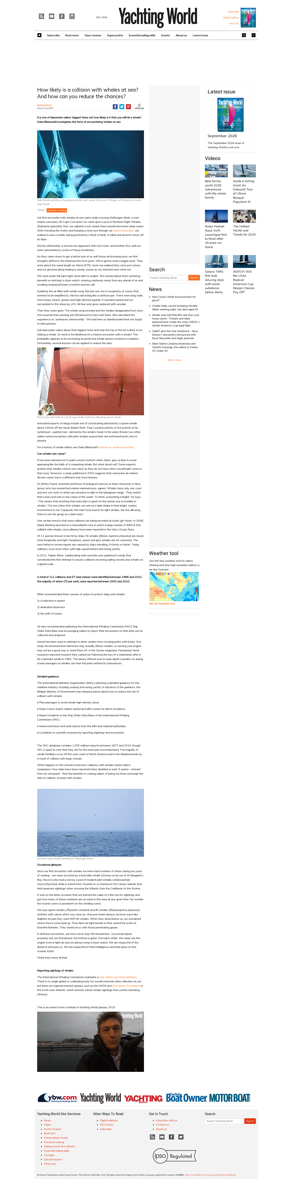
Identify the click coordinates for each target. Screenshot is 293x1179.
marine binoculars (123, 230)
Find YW (234, 23)
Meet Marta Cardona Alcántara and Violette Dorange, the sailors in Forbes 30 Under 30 (175, 347)
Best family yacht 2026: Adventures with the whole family (215, 189)
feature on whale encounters (116, 447)
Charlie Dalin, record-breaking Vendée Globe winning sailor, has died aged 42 (175, 307)
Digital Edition (231, 17)
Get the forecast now (162, 603)
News (155, 289)
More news (174, 360)
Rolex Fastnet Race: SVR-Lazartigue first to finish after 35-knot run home (216, 236)
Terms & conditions (194, 1175)
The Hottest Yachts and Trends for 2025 (244, 230)
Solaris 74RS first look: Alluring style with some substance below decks (214, 282)
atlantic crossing (57, 210)
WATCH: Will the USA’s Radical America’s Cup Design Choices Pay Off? (243, 282)
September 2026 (222, 135)
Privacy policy (211, 1175)
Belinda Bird (44, 105)
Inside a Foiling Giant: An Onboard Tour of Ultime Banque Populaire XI (243, 191)
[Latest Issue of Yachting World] (248, 17)
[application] (90, 1042)
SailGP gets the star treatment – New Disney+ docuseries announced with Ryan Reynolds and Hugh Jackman (175, 334)
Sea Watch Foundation (126, 985)
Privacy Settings (228, 1175)
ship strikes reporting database (118, 977)
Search (194, 277)
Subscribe (233, 11)
